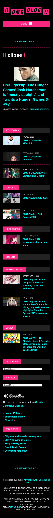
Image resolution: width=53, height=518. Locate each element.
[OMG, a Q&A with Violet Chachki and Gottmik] (11, 175)
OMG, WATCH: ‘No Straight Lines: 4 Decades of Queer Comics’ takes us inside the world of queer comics (36, 344)
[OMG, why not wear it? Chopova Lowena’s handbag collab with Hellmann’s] (11, 282)
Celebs (33, 109)
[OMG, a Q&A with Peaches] (11, 159)
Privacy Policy (12, 413)
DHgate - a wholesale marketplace (23, 436)
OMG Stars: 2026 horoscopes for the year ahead (35, 242)
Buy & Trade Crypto (15, 447)
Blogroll (9, 420)
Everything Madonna (16, 451)
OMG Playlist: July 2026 (35, 198)
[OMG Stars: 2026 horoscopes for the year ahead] (11, 242)
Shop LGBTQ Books (16, 443)
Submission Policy (15, 417)
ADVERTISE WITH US (32, 480)
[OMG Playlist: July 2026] (11, 201)
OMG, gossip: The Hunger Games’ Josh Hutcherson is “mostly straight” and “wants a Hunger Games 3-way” (26, 94)
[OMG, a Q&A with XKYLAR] (11, 143)
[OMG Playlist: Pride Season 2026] (11, 217)
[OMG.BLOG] (26, 10)
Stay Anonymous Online (18, 440)
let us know (16, 507)
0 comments (43, 109)
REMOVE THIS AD (26, 41)
